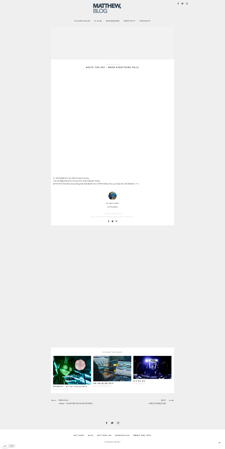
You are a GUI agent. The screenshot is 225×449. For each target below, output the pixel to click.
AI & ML (98, 21)
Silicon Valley (82, 21)
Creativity (129, 21)
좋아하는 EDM (117, 213)
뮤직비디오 (130, 216)
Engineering (113, 21)
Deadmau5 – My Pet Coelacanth (70, 386)
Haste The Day (102, 216)
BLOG (91, 435)
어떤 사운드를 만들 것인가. (103, 383)
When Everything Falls (117, 216)
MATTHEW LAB (104, 435)
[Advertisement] (112, 43)
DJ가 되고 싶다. (139, 381)
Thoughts (145, 21)
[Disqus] (112, 257)
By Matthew (112, 203)
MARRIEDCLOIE (122, 435)
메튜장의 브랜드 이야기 (142, 435)
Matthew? (79, 435)
